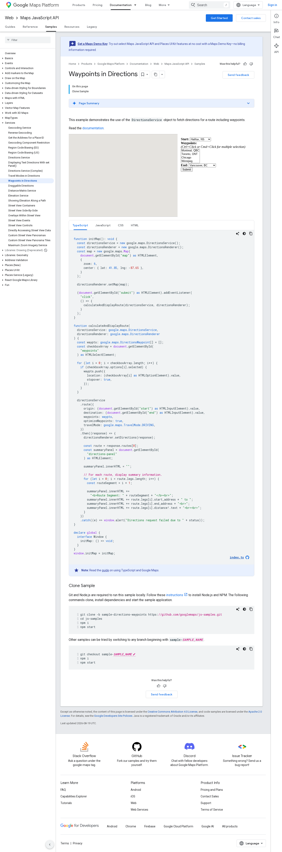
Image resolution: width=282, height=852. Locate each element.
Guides (10, 27)
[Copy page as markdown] (155, 74)
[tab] (80, 225)
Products (78, 5)
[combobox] (209, 5)
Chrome (131, 826)
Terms (64, 843)
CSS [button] (120, 225)
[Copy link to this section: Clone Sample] (99, 586)
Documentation (121, 5)
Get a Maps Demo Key (92, 44)
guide (105, 570)
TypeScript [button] (80, 225)
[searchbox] (28, 40)
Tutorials (66, 803)
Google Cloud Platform (178, 826)
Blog (148, 5)
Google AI (207, 826)
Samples (51, 27)
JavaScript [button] (102, 225)
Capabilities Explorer (73, 796)
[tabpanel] (161, 403)
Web (9, 17)
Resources (71, 27)
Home (72, 63)
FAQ (63, 789)
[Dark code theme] (244, 233)
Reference (30, 27)
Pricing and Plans (212, 789)
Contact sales (251, 18)
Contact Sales (210, 796)
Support (206, 803)
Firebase (149, 826)
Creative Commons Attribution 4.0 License (172, 711)
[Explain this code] (237, 233)
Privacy (77, 843)
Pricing (97, 5)
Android (136, 789)
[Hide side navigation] (50, 844)
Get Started (219, 18)
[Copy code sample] (251, 233)
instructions (174, 595)
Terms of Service (212, 809)
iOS (133, 796)
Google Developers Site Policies (113, 715)
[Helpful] (245, 64)
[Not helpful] (251, 64)
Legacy (92, 27)
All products (230, 826)
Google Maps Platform (110, 63)
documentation (93, 128)
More (162, 5)
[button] (27, 58)
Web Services (139, 809)
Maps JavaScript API (39, 17)
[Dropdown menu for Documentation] (136, 5)
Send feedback (238, 75)
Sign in (272, 5)
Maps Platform (44, 5)
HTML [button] (135, 225)
